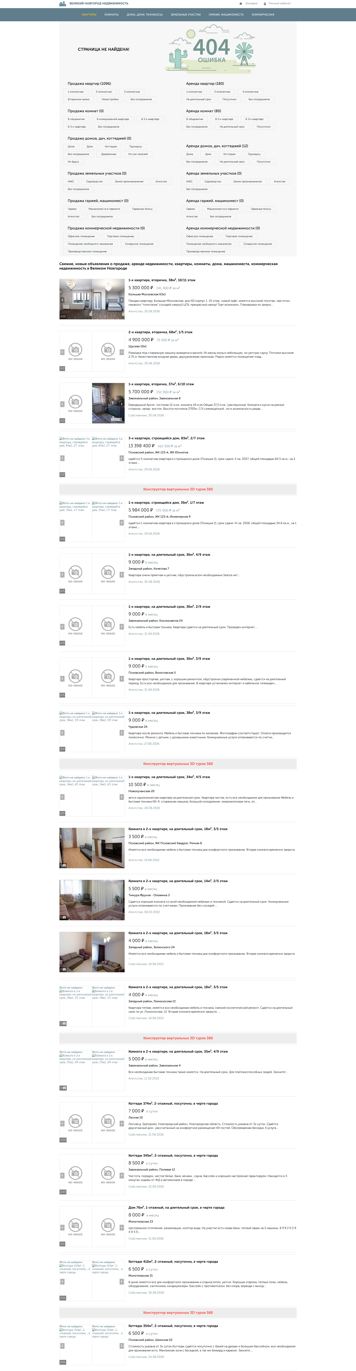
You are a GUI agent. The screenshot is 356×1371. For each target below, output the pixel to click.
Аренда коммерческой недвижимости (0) (223, 228)
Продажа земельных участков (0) (97, 173)
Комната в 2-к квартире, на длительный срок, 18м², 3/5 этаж (178, 829)
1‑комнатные (76, 92)
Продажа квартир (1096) (89, 84)
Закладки (251, 3)
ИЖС (71, 181)
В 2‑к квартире (150, 119)
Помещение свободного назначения (90, 244)
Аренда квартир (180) (205, 84)
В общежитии (76, 119)
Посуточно (229, 99)
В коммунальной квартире (113, 119)
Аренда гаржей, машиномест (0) (215, 201)
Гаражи (72, 209)
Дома (71, 146)
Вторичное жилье (79, 99)
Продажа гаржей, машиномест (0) (98, 201)
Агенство (161, 181)
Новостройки (110, 99)
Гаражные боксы (142, 209)
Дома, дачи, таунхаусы (145, 14)
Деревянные (108, 154)
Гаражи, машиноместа (226, 14)
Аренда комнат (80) (203, 111)
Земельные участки (186, 14)
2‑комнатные (104, 92)
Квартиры (89, 14)
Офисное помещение (81, 236)
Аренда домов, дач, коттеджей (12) (217, 146)
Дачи (90, 146)
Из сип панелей (138, 154)
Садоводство (94, 181)
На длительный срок (198, 99)
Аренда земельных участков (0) (214, 173)
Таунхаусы (135, 146)
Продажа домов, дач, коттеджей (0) (99, 139)
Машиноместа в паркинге (104, 209)
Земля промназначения (129, 181)
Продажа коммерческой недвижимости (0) (106, 228)
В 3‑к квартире (77, 127)
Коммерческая (263, 14)
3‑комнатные (132, 92)
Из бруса (73, 161)
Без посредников (141, 99)
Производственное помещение (87, 251)
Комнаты (112, 14)
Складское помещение (139, 244)
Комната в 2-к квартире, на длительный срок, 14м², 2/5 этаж (178, 881)
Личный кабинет (280, 3)
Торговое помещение (120, 236)
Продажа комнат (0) (86, 111)
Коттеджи (111, 146)
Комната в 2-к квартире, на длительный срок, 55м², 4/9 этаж (178, 1051)
